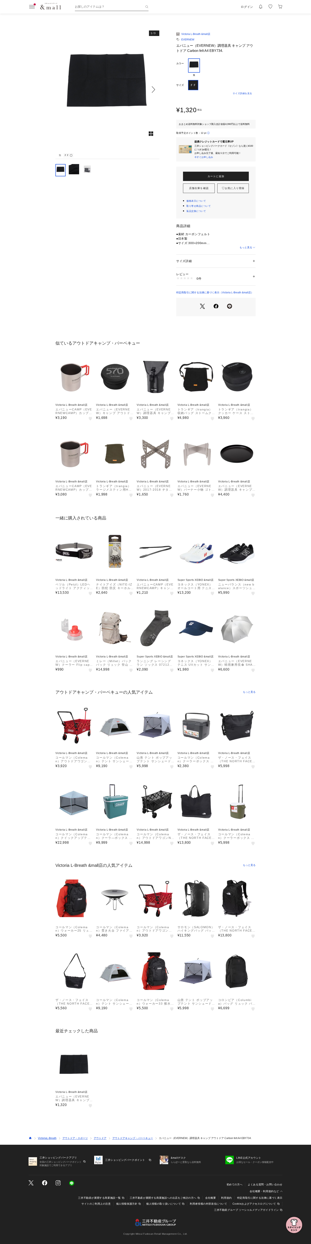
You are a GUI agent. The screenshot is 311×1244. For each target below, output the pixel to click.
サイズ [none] (180, 85)
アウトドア (100, 1138)
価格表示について (196, 201)
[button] (107, 89)
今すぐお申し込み (203, 157)
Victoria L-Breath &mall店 (195, 34)
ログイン (247, 6)
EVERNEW (187, 39)
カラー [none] (180, 63)
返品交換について (196, 211)
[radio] (194, 67)
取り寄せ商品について (198, 206)
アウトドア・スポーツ (75, 1138)
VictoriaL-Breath (47, 1138)
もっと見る (245, 247)
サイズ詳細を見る (242, 93)
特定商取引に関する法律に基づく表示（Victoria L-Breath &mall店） (214, 292)
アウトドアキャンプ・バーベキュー (132, 1138)
